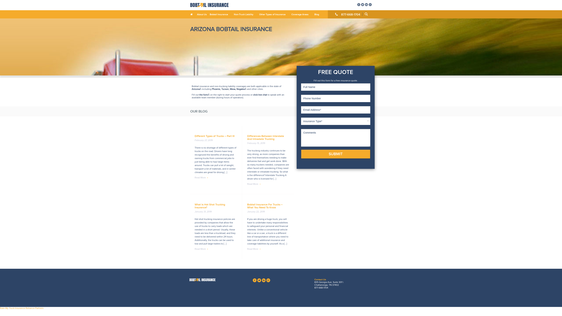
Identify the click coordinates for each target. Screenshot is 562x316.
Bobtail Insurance (219, 14)
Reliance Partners (34, 308)
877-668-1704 (350, 14)
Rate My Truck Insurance (12, 308)
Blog (316, 14)
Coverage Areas (300, 14)
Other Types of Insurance (272, 14)
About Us (202, 14)
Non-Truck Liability (243, 14)
